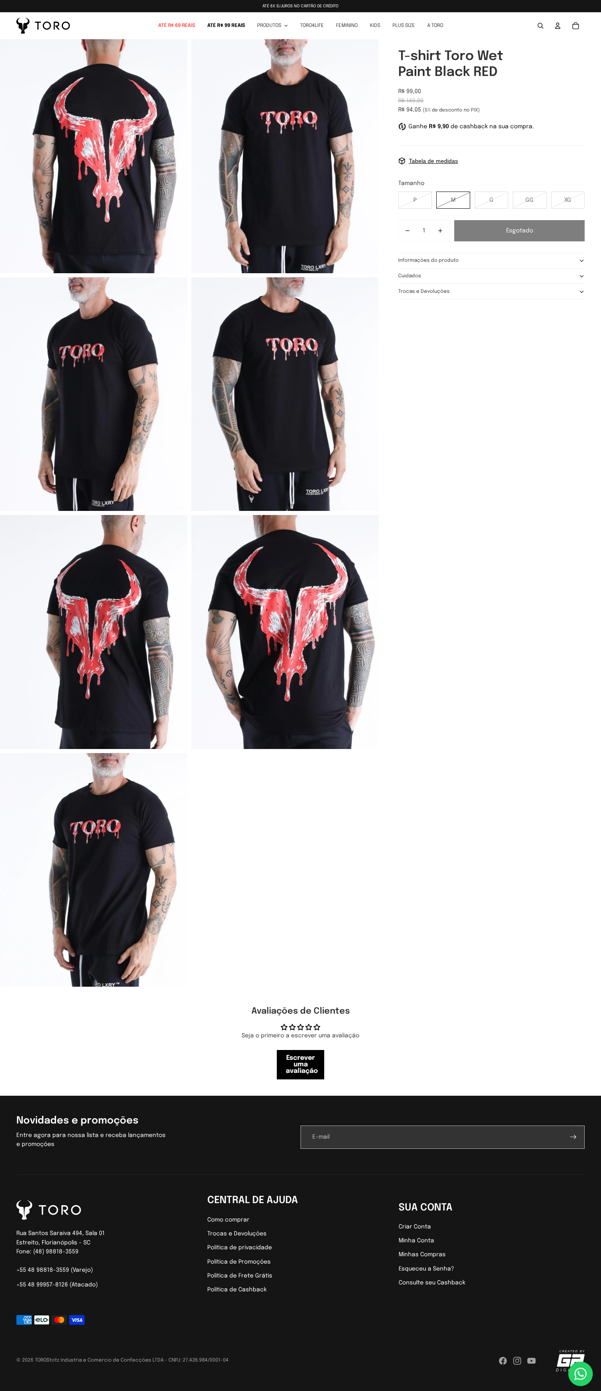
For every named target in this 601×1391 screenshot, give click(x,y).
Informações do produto (428, 260)
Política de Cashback (237, 1290)
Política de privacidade (239, 1248)
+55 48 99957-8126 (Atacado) (57, 1285)
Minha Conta (416, 1241)
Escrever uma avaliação (302, 1064)
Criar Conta (415, 1227)
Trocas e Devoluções (424, 291)
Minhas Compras (422, 1254)
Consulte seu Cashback (432, 1283)
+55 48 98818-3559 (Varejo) (54, 1270)
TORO (41, 1360)
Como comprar (228, 1220)
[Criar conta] (573, 1137)
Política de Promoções (239, 1262)
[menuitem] (176, 26)
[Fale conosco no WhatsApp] (580, 1374)
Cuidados (409, 276)
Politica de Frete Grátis (239, 1276)
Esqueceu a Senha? (426, 1269)
